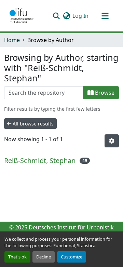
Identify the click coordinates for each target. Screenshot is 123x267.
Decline (43, 257)
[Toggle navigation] (104, 15)
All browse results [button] (32, 123)
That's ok (17, 257)
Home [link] (12, 40)
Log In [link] (80, 15)
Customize (71, 257)
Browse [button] (104, 92)
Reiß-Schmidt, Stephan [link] (40, 160)
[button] (22, 15)
